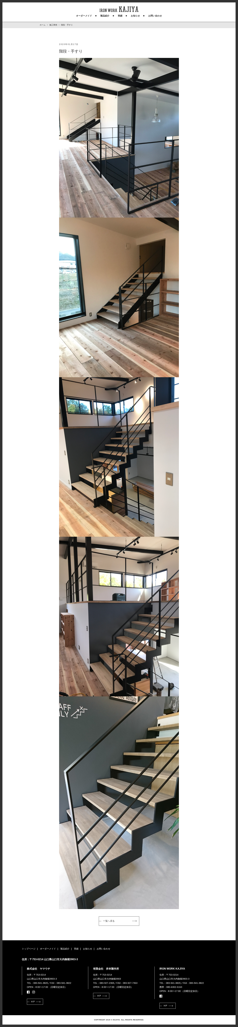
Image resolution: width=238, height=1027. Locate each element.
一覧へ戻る (109, 921)
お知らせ (135, 15)
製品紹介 (104, 15)
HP (33, 1001)
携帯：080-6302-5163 (170, 987)
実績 (120, 15)
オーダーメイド (84, 15)
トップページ (28, 948)
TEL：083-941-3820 (37, 983)
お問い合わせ (155, 15)
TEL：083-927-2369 (103, 983)
